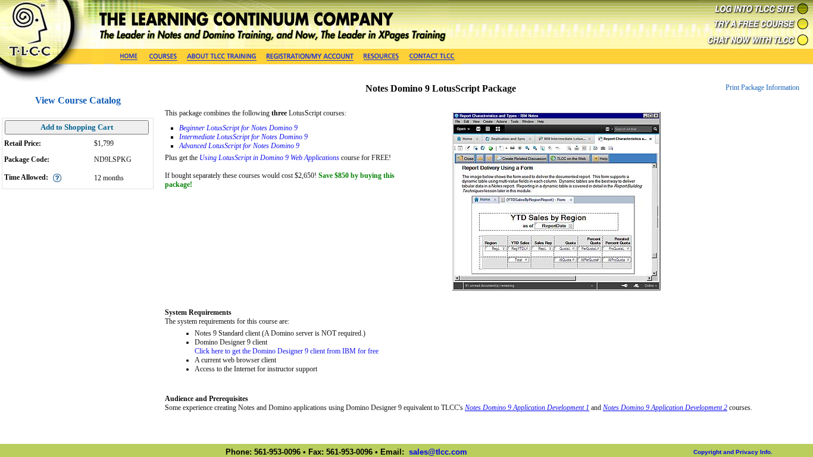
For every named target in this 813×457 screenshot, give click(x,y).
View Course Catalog (78, 100)
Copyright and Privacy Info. (733, 452)
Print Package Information (762, 87)
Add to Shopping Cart (76, 127)
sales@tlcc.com (438, 451)
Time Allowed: (26, 177)
